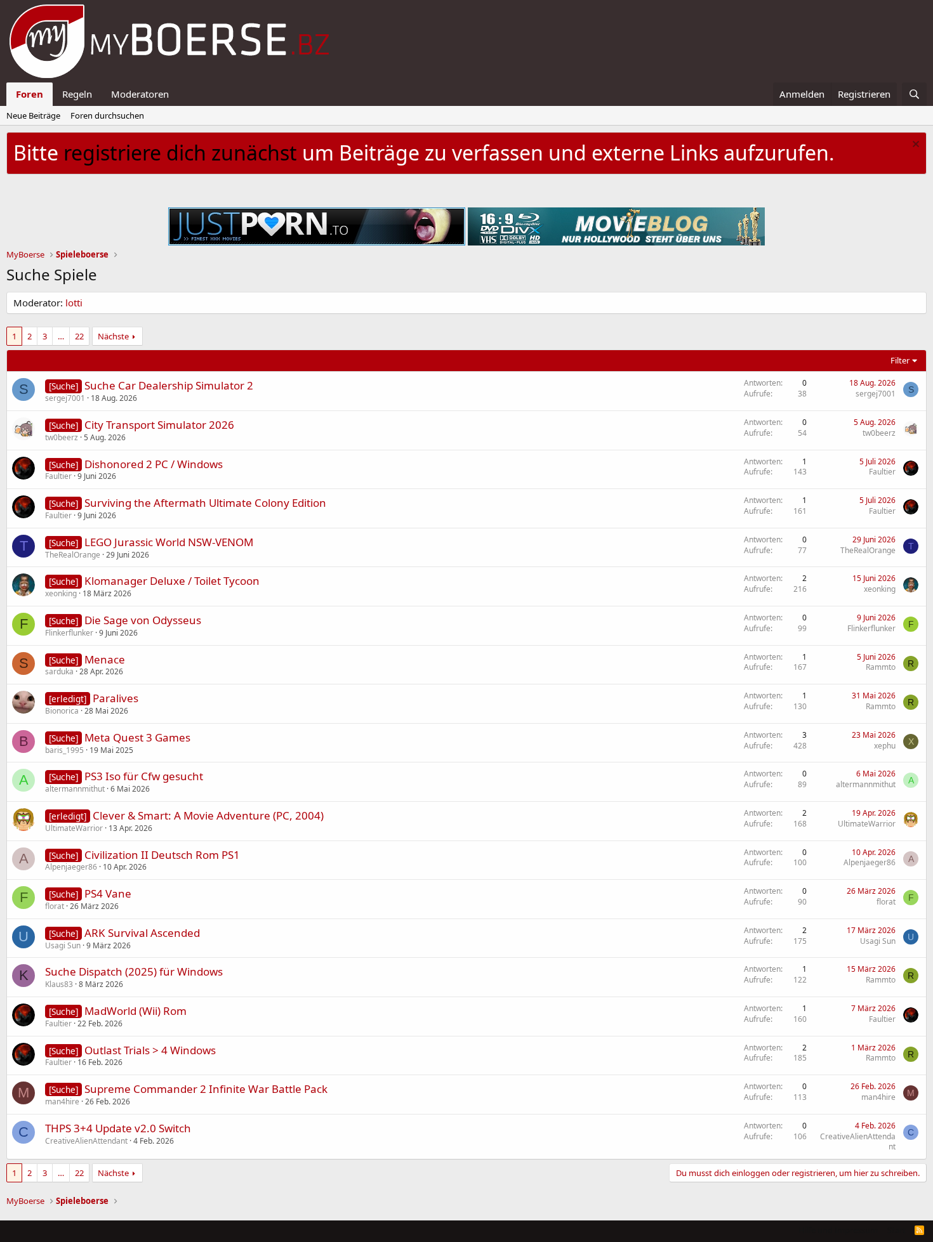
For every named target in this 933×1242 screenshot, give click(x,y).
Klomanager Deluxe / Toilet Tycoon (172, 580)
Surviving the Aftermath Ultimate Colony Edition (205, 502)
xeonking (61, 593)
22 (79, 336)
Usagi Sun (63, 945)
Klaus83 (59, 984)
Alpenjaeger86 (71, 866)
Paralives (115, 698)
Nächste (113, 336)
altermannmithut (75, 788)
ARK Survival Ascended (142, 932)
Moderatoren (140, 94)
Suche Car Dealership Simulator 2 (168, 385)
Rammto (881, 667)
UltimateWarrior (74, 828)
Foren (29, 94)
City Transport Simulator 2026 (159, 424)
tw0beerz (61, 437)
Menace (104, 659)
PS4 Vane (107, 893)
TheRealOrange (72, 554)
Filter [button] (900, 360)
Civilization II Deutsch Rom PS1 (162, 854)
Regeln (77, 94)
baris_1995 (64, 750)
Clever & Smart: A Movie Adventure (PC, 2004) (208, 815)
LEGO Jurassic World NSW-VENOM (168, 542)
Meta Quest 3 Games (137, 737)
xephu (885, 745)
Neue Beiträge (33, 115)
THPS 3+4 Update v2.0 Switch (118, 1128)
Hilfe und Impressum (838, 1230)
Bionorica (62, 710)
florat (54, 906)
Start (896, 1230)
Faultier (58, 476)
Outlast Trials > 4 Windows (150, 1050)
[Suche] (914, 94)
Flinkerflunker (69, 632)
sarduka (59, 671)
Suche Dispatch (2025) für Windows (134, 971)
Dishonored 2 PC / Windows (153, 464)
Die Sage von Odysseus (142, 620)
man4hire (62, 1101)
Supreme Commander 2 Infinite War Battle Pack (206, 1089)
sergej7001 (65, 398)
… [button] (61, 336)
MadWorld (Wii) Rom (135, 1010)
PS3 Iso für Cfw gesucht (143, 776)
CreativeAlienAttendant (86, 1140)
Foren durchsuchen (107, 115)
